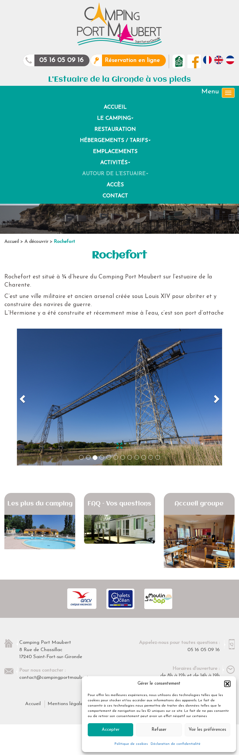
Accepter (110, 730)
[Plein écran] (119, 447)
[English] (218, 59)
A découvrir (36, 241)
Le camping (116, 120)
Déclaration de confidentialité (176, 744)
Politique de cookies (131, 744)
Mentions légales (66, 703)
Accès (115, 185)
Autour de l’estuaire (116, 175)
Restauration (115, 129)
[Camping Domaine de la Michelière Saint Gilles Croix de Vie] (119, 24)
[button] (227, 684)
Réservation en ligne (132, 60)
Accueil (115, 107)
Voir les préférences (207, 730)
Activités (116, 164)
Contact (115, 196)
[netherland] (230, 59)
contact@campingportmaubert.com (59, 677)
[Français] (207, 59)
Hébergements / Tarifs (116, 142)
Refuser (159, 730)
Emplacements (115, 151)
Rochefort (64, 241)
